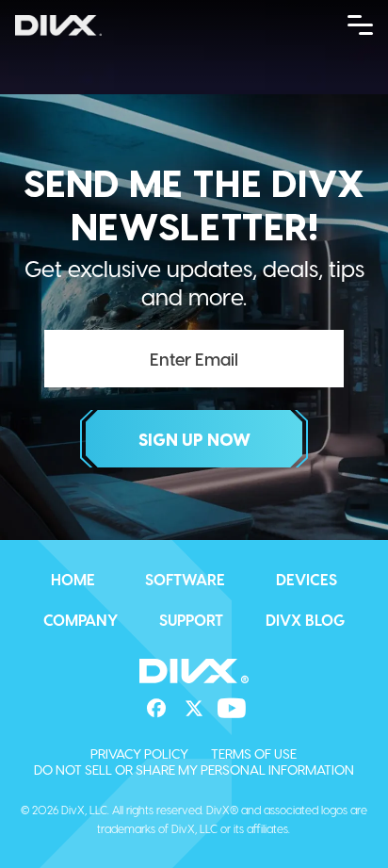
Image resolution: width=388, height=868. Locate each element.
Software (185, 579)
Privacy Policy (139, 753)
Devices (306, 579)
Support (191, 620)
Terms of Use (254, 753)
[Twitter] (194, 709)
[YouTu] (232, 709)
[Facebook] (156, 709)
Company (80, 620)
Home (73, 579)
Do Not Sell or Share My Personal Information (194, 770)
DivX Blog (305, 620)
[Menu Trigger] (361, 23)
